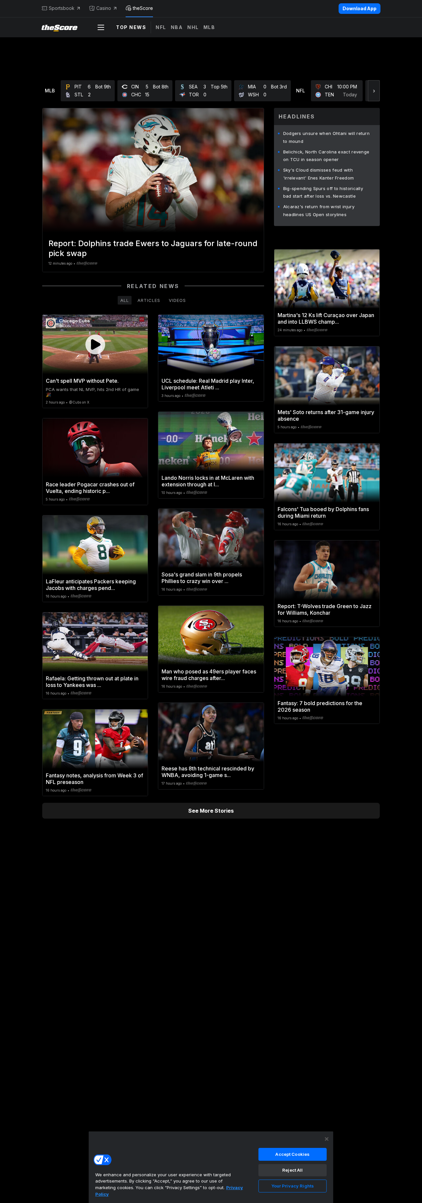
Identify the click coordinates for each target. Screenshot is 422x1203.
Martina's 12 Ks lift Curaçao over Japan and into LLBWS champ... (326, 318)
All (124, 300)
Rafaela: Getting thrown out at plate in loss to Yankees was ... (92, 681)
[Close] (327, 1139)
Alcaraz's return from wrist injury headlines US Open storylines (318, 210)
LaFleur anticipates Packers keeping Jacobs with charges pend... (91, 584)
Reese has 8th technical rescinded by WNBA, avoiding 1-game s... (208, 771)
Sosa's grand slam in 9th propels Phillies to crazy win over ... (202, 577)
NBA (177, 27)
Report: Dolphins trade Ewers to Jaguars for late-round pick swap (152, 248)
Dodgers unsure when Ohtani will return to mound (326, 137)
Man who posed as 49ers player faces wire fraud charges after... (209, 674)
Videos (177, 300)
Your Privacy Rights (292, 1185)
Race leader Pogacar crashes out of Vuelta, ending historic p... (90, 487)
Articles (148, 300)
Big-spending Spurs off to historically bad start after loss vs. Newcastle (323, 192)
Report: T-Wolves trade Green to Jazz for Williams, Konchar (325, 609)
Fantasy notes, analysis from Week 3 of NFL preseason (94, 778)
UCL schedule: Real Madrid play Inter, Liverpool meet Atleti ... (208, 384)
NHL (193, 27)
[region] (211, 1167)
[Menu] (100, 27)
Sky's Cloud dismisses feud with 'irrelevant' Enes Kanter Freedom (318, 173)
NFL (161, 27)
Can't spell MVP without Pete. (82, 380)
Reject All (292, 1170)
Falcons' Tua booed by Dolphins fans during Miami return (323, 512)
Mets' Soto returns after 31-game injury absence (326, 415)
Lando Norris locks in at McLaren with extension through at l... (208, 481)
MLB (209, 27)
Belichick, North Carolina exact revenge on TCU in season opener (326, 155)
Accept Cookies (292, 1154)
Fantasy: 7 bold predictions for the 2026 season (320, 706)
